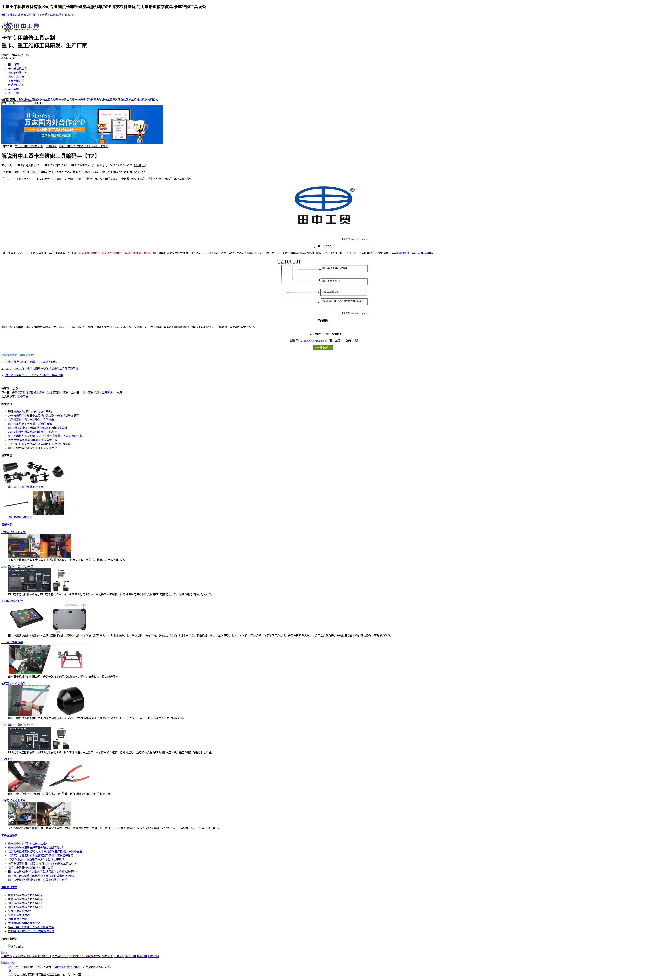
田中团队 (51, 146)
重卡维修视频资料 (83, 99)
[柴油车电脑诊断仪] (50, 632)
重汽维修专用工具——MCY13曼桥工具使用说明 (34, 375)
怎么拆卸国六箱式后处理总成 (25, 899)
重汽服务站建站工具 (124, 99)
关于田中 (13, 93)
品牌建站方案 (93, 956)
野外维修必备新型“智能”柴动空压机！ (30, 411)
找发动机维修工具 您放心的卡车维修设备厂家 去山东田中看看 (45, 851)
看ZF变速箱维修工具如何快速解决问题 (31, 931)
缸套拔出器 (425, 253)
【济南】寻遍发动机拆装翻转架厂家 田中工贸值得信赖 (40, 855)
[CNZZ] (13, 967)
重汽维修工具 (26, 99)
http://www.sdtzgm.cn (315, 340)
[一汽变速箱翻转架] (50, 673)
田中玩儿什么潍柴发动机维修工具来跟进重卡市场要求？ (41, 875)
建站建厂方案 (16, 84)
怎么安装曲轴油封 (19, 915)
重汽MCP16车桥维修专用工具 (25, 486)
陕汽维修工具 (42, 99)
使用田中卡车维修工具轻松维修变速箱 (31, 927)
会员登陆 (29, 14)
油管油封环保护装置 (20, 517)
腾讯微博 (17, 14)
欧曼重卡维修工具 (61, 99)
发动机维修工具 (405, 253)
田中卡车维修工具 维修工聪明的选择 (30, 423)
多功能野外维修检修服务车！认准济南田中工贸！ (41, 392)
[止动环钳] (50, 790)
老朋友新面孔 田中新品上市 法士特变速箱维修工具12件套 (42, 863)
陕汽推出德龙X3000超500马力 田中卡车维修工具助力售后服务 (45, 435)
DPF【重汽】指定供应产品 (17, 724)
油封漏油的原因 (17, 919)
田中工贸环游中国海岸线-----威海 (102, 392)
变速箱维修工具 (41, 956)
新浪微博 (6, 14)
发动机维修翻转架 (147, 99)
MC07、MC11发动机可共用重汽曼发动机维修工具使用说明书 (41, 368)
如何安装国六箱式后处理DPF (25, 907)
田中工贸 (16, 178)
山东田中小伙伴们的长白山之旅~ (27, 843)
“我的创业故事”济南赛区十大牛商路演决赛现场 (36, 859)
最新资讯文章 (9, 887)
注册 (38, 14)
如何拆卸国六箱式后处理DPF (25, 903)
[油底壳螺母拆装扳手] (50, 714)
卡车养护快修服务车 (13, 532)
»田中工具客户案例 (31, 146)
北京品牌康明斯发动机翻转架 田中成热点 (32, 431)
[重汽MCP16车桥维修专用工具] (32, 483)
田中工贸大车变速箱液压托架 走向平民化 (32, 448)
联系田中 (70, 14)
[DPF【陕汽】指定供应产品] (39, 591)
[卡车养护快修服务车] (39, 556)
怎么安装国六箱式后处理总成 (25, 895)
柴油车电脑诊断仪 (12, 601)
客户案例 (13, 89)
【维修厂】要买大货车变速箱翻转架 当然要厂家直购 (39, 444)
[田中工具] (20, 32)
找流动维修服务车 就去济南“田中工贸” (31, 867)
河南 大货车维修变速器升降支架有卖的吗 (32, 440)
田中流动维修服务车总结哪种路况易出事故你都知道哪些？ (43, 871)
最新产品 (6, 524)
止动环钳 (6, 759)
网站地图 (58, 14)
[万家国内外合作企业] (82, 143)
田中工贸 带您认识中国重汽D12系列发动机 (31, 361)
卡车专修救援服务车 (13, 800)
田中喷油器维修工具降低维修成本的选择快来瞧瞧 (37, 427)
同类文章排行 (9, 835)
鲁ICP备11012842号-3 (67, 967)
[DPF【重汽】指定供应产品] (39, 749)
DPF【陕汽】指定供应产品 (17, 566)
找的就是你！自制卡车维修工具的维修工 (32, 419)
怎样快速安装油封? (19, 911)
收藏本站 (47, 14)
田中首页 (13, 64)
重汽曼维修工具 (103, 99)
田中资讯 (119, 956)
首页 (17, 146)
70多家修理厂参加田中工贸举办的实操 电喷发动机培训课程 (43, 415)
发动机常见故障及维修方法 (24, 923)
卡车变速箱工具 (17, 72)
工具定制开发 (16, 80)
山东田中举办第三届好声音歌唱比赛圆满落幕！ (36, 847)
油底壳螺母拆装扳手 (13, 683)
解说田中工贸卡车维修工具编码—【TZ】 (83, 146)
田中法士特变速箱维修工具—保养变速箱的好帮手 (37, 879)
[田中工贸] (8, 963)
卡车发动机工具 (17, 68)
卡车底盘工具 (16, 76)
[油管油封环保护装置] (32, 514)
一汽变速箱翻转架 (12, 642)
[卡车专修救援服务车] (39, 825)
